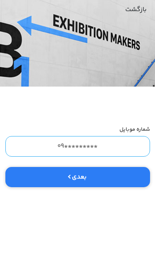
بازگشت (136, 10)
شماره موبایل (134, 129)
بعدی (79, 177)
